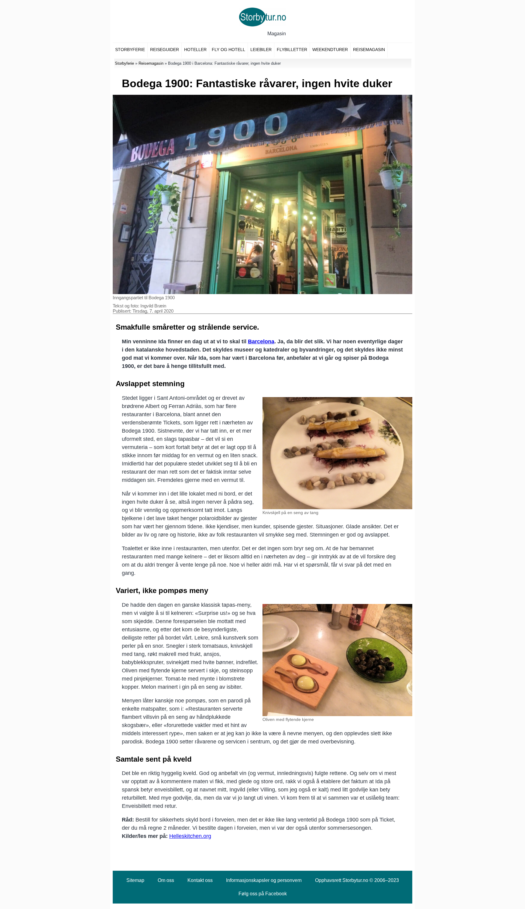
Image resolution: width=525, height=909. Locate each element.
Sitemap (135, 880)
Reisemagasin (369, 49)
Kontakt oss (200, 880)
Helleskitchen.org (190, 836)
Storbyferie (130, 49)
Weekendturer (330, 49)
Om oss (166, 880)
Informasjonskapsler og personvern (264, 880)
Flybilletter (292, 49)
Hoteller (195, 49)
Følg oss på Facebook (262, 893)
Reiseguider (164, 49)
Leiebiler (261, 49)
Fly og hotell (228, 49)
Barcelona (261, 341)
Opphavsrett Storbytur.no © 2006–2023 (357, 880)
